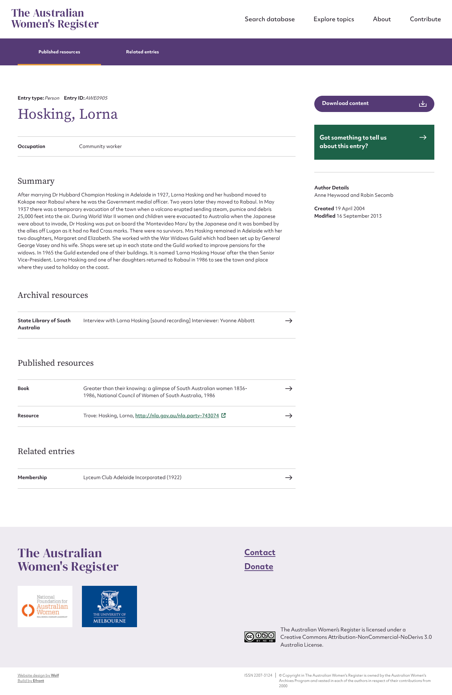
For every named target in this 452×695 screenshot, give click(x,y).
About (382, 19)
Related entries (142, 52)
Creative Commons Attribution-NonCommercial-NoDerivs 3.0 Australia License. (356, 640)
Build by (31, 680)
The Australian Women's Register (55, 18)
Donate (258, 566)
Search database (270, 19)
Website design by (38, 675)
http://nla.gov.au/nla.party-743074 (177, 415)
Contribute (425, 19)
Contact (259, 552)
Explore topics (334, 19)
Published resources (59, 52)
